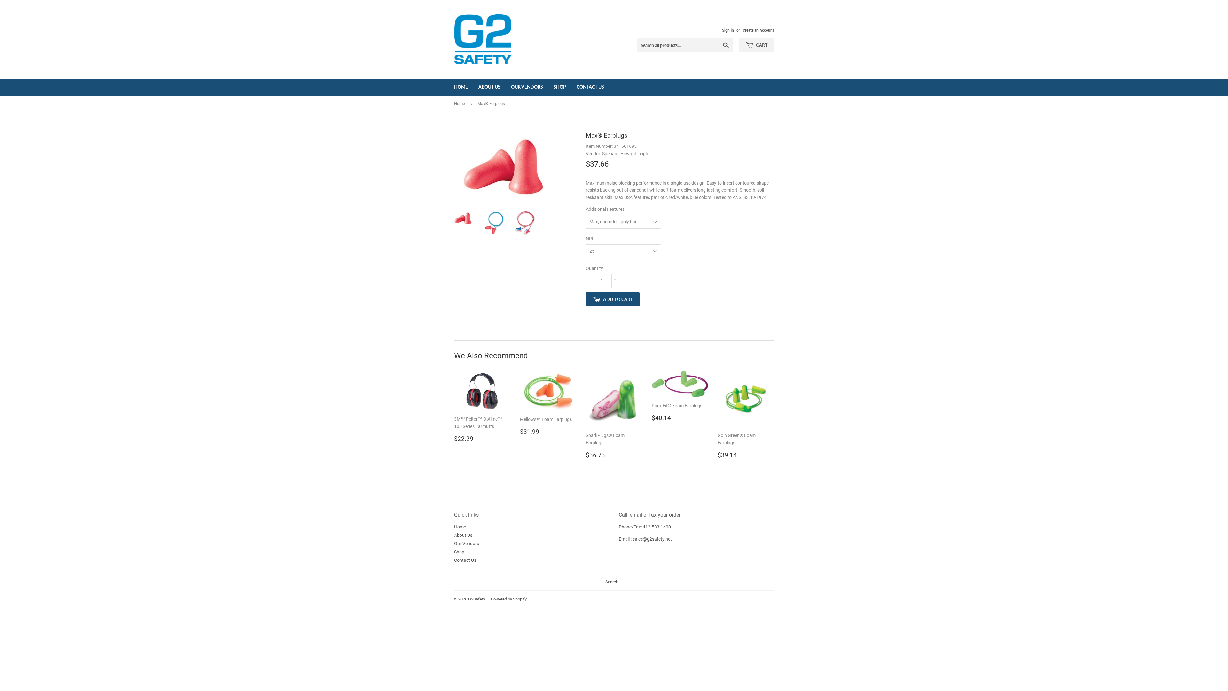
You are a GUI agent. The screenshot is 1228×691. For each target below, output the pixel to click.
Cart (761, 45)
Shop (560, 87)
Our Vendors (527, 87)
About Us (489, 87)
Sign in (728, 30)
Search (611, 581)
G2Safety (476, 599)
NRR (590, 238)
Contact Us (590, 87)
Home (461, 87)
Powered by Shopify (509, 599)
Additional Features (605, 209)
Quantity (594, 268)
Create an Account (758, 30)
